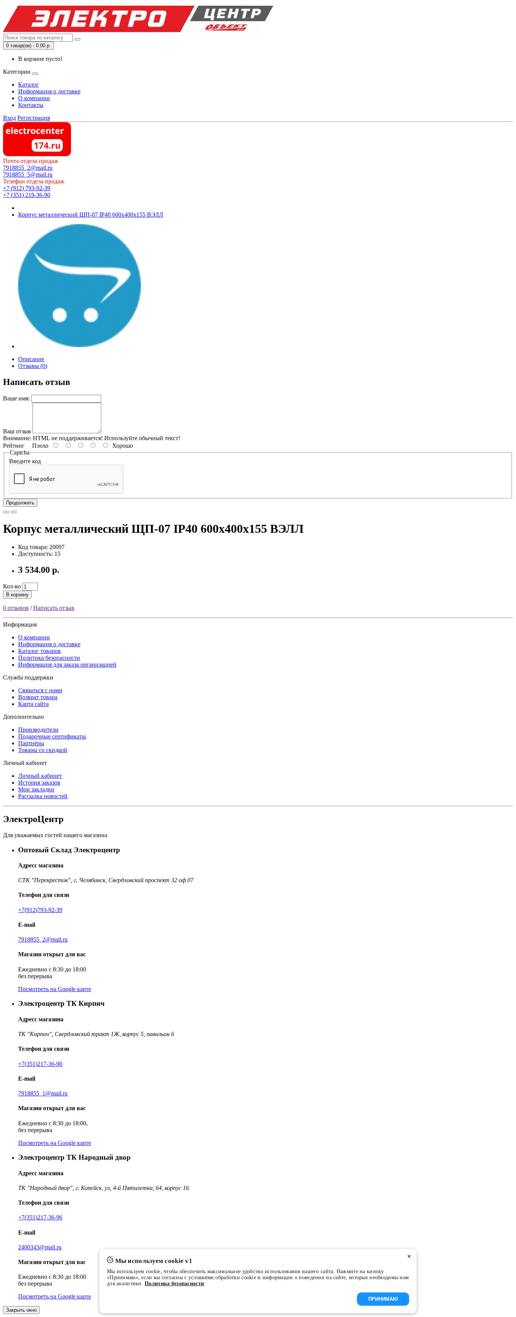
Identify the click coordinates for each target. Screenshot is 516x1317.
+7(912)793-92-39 (40, 910)
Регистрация (33, 118)
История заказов (39, 782)
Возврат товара (37, 697)
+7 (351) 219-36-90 (26, 195)
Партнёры (31, 743)
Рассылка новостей (43, 796)
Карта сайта (33, 704)
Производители (38, 729)
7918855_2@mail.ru (28, 167)
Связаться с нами (40, 690)
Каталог (28, 84)
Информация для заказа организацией (67, 664)
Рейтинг (14, 445)
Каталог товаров (39, 651)
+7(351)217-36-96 (40, 1217)
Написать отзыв (53, 608)
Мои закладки (36, 789)
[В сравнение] (14, 512)
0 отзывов (16, 608)
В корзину (17, 594)
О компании (34, 98)
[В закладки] (6, 512)
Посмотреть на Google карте (54, 989)
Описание (31, 359)
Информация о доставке (49, 91)
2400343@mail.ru (40, 1247)
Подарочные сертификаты (52, 736)
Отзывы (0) (32, 366)
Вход (9, 118)
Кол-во (12, 586)
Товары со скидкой (42, 750)
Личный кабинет (40, 776)
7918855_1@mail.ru (43, 1093)
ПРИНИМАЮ (383, 1299)
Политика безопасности (49, 658)
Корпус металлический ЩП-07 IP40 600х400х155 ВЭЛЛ (90, 214)
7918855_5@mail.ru (28, 174)
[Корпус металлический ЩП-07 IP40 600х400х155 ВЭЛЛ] (80, 346)
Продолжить (20, 503)
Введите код (25, 461)
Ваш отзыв (17, 431)
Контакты (30, 105)
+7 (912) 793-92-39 (26, 188)
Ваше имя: (16, 398)
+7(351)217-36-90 (40, 1064)
